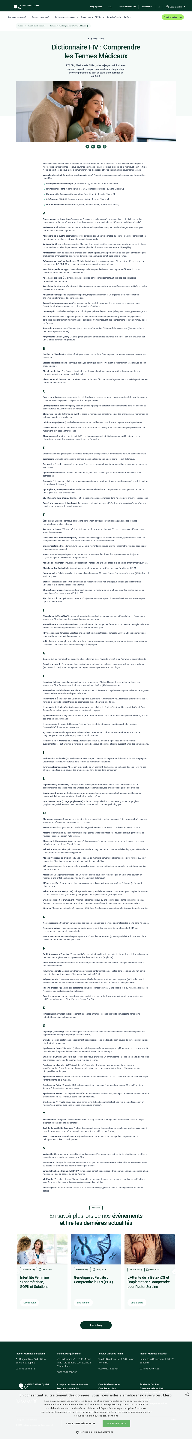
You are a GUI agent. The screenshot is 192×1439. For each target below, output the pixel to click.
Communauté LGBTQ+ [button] (91, 17)
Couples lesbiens (107, 1388)
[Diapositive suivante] (175, 1271)
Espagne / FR (176, 7)
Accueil (20, 26)
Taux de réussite (114, 17)
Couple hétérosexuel (109, 1384)
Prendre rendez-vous (173, 17)
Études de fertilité (149, 1384)
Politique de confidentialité (103, 1415)
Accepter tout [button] (116, 1423)
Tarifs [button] (126, 17)
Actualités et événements (36, 26)
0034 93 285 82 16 (25, 1368)
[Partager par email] (99, 147)
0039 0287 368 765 (67, 1372)
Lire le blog (96, 1325)
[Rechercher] (159, 6)
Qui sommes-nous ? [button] (17, 17)
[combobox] (187, 1394)
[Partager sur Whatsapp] (105, 147)
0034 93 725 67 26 (149, 1368)
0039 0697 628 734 (108, 1368)
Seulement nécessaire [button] (80, 1423)
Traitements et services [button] (65, 17)
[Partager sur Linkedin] (93, 147)
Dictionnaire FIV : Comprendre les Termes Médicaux (68, 26)
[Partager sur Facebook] (87, 147)
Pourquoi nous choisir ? (69, 1388)
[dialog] (96, 1414)
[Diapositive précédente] (17, 1271)
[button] (96, 1432)
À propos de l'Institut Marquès (72, 1384)
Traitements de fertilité (151, 1388)
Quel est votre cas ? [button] (40, 17)
